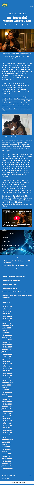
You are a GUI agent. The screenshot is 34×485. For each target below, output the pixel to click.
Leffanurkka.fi (10, 475)
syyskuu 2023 (6, 387)
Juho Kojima (16, 25)
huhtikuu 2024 (6, 371)
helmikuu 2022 (7, 432)
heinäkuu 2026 (7, 306)
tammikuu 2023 (7, 406)
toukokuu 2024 (7, 368)
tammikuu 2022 (7, 435)
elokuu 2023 (6, 390)
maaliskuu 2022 (7, 430)
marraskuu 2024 (7, 354)
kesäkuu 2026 (6, 309)
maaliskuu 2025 (7, 344)
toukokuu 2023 (7, 397)
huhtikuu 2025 (6, 342)
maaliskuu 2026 (7, 316)
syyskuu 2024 (6, 359)
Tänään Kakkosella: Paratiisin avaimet (14, 292)
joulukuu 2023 (6, 380)
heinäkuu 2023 (7, 392)
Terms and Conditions (20, 482)
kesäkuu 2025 (6, 337)
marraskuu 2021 (7, 439)
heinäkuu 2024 (7, 363)
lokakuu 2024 (6, 356)
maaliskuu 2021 (7, 458)
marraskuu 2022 (7, 411)
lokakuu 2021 (6, 442)
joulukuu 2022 (6, 409)
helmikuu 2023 (7, 404)
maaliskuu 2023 (7, 401)
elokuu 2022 (6, 418)
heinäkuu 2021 (7, 449)
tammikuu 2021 (7, 463)
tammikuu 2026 (7, 321)
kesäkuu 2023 (6, 394)
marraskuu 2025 (7, 325)
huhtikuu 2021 (6, 456)
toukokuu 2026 (7, 311)
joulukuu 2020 (6, 466)
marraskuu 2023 (7, 382)
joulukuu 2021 (6, 437)
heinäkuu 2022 (7, 420)
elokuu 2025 (6, 333)
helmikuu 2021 (7, 461)
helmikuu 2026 (7, 318)
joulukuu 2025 (6, 323)
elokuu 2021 (6, 447)
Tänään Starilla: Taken (9, 284)
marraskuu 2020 (7, 468)
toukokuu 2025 (7, 340)
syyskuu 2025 (6, 330)
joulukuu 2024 (6, 352)
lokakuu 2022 (6, 413)
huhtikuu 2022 (6, 428)
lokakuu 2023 (6, 385)
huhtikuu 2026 (6, 314)
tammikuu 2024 (7, 378)
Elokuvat (11, 13)
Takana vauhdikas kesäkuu (11, 281)
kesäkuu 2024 (6, 366)
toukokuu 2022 (7, 425)
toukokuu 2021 (7, 454)
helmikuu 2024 (7, 375)
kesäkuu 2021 (6, 451)
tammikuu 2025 (7, 349)
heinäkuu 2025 (7, 335)
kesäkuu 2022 (6, 423)
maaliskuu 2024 (7, 373)
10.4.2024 (26, 25)
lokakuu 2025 (6, 328)
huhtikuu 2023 (6, 399)
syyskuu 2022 (6, 416)
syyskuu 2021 (6, 444)
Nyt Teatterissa (20, 13)
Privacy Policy (6, 478)
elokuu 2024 (6, 361)
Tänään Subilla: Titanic (9, 288)
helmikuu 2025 (7, 347)
